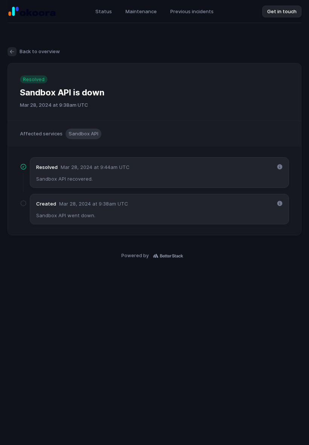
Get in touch (282, 11)
